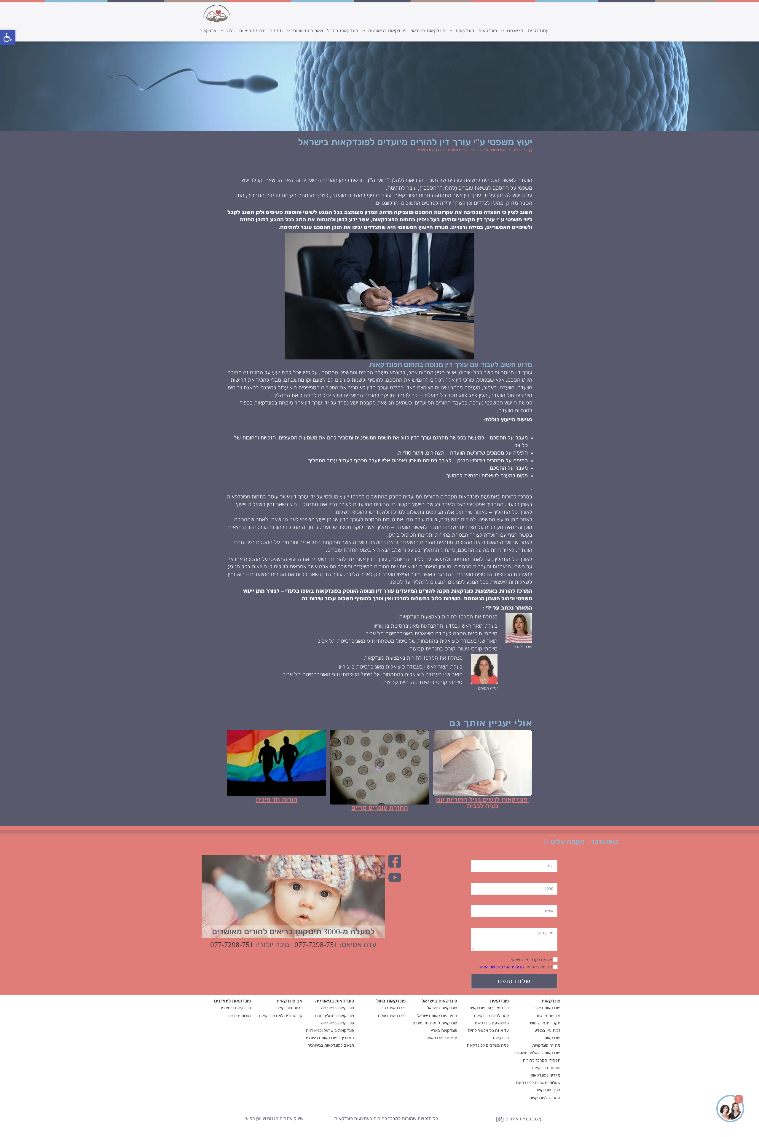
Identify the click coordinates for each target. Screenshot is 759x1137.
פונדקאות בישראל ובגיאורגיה (330, 1030)
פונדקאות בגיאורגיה (337, 1008)
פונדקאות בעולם (392, 1015)
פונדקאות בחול (393, 1008)
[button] (7, 37)
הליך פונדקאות (547, 1090)
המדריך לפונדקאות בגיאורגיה (329, 1038)
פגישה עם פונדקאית (492, 1023)
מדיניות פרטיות (547, 1015)
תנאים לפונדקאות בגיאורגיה (330, 1045)
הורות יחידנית (239, 1015)
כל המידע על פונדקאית (489, 1008)
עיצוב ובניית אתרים (523, 1118)
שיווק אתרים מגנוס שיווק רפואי (274, 1118)
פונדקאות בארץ (444, 1030)
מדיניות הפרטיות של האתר (501, 967)
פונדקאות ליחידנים (235, 1008)
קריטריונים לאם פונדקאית (280, 1015)
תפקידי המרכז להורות (541, 1060)
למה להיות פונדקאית (491, 1015)
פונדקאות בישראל (442, 1008)
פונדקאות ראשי (547, 1008)
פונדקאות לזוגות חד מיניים (435, 1023)
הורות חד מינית (276, 799)
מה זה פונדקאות (546, 1045)
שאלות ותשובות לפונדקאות (538, 1082)
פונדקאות (552, 1038)
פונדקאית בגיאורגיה (337, 1023)
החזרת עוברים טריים (379, 808)
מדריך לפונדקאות (545, 1075)
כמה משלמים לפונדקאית (488, 1045)
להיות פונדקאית (289, 1008)
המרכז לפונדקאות (544, 1098)
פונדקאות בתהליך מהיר (334, 1015)
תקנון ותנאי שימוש (545, 1023)
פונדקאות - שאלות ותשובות (537, 1053)
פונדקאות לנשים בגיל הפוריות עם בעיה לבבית (482, 802)
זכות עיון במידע (547, 1030)
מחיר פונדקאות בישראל (437, 1015)
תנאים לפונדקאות (442, 1038)
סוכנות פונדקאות (546, 1068)
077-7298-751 (316, 945)
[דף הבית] (529, 150)
